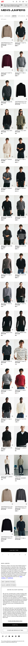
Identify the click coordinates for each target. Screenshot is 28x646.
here (18, 6)
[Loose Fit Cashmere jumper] (21, 465)
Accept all (15, 624)
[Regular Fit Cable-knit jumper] (7, 378)
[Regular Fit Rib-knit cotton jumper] (7, 90)
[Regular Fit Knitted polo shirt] (21, 31)
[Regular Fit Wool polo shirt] (21, 495)
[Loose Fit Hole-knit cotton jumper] (7, 119)
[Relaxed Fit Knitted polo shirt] (7, 292)
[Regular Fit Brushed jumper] (7, 147)
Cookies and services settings (15, 630)
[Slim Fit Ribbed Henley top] (7, 321)
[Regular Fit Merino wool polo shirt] (7, 495)
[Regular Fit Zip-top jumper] (7, 234)
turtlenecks (10, 577)
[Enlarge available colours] (2, 47)
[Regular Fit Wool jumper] (7, 31)
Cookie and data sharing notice (15, 621)
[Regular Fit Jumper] (21, 436)
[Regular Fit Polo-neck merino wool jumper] (21, 90)
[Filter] (26, 19)
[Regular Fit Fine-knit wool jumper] (21, 525)
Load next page (14, 550)
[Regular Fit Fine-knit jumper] (21, 61)
